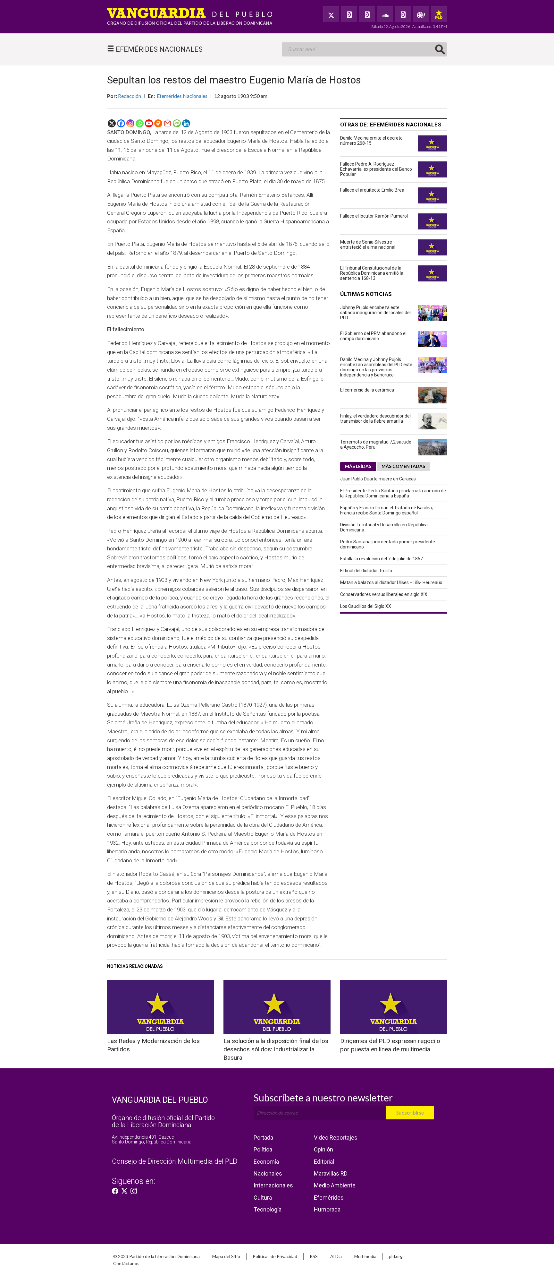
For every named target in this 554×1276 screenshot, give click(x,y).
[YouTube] (367, 14)
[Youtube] (149, 123)
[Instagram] (130, 123)
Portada (263, 1137)
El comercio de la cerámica (367, 389)
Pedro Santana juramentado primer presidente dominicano (387, 544)
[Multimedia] (421, 14)
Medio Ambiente (335, 1185)
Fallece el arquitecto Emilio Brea (372, 190)
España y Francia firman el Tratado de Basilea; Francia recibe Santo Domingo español (386, 510)
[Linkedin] (186, 123)
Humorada (327, 1209)
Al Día (336, 1256)
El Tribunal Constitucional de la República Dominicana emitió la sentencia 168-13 (371, 273)
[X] (112, 123)
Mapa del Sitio (226, 1256)
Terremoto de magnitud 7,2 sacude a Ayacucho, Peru (375, 444)
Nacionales (268, 1173)
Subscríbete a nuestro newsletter (323, 1097)
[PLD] (439, 14)
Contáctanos (126, 1263)
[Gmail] (168, 123)
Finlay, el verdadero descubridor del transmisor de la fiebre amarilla (375, 418)
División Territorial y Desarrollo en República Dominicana (384, 527)
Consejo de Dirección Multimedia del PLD (174, 1161)
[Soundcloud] (385, 14)
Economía (266, 1161)
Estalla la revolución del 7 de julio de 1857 (381, 558)
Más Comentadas (403, 466)
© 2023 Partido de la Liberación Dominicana (156, 1256)
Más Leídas (358, 466)
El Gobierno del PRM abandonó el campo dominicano (373, 336)
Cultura (263, 1197)
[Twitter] (331, 14)
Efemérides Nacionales (182, 96)
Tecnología (267, 1209)
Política (263, 1149)
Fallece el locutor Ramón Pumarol (374, 216)
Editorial (324, 1161)
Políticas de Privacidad (275, 1256)
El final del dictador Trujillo (366, 570)
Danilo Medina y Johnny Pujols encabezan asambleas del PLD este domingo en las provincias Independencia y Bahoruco (376, 367)
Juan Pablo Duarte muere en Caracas (378, 478)
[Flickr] (403, 14)
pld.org (396, 1256)
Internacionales (273, 1185)
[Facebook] (349, 14)
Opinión (323, 1149)
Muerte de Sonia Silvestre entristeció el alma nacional (367, 244)
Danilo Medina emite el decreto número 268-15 (371, 140)
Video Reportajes (335, 1137)
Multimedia (365, 1256)
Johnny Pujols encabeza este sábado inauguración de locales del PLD (375, 312)
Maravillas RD (331, 1173)
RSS (314, 1256)
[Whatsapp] (140, 123)
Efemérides (329, 1197)
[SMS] (177, 123)
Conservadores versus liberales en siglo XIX (383, 594)
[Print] (158, 123)
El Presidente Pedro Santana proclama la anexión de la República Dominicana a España (393, 493)
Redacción (129, 96)
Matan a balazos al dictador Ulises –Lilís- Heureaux (391, 582)
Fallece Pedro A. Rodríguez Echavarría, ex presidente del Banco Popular (376, 169)
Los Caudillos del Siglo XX (365, 606)
